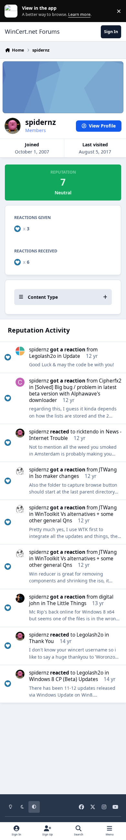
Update (71, 356)
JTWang (108, 469)
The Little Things (66, 603)
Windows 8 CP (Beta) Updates (63, 679)
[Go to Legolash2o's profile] (20, 351)
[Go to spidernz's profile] (20, 433)
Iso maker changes (57, 476)
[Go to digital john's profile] (20, 598)
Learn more (12, 11)
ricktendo (88, 431)
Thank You (41, 641)
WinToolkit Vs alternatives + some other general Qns (71, 517)
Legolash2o (42, 356)
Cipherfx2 (110, 380)
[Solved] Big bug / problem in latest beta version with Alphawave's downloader (73, 394)
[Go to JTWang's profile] (20, 471)
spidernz (39, 349)
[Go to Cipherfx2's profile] (20, 382)
